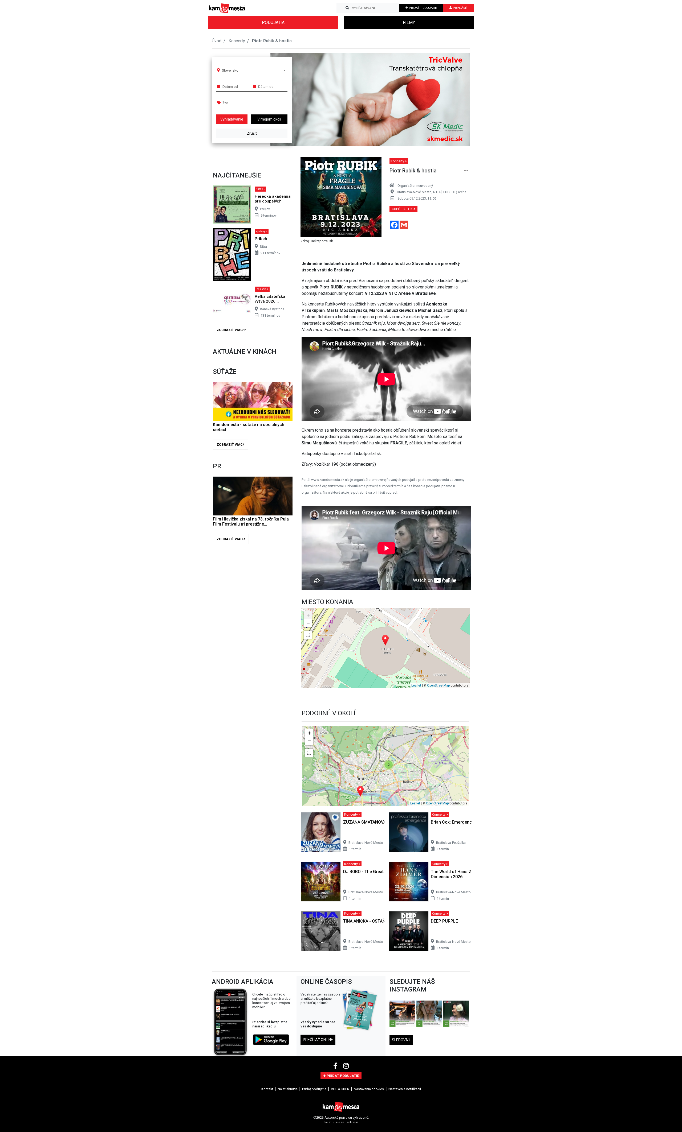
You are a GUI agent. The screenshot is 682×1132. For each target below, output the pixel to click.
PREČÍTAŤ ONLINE (318, 1040)
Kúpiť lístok (402, 209)
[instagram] (346, 1066)
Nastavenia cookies (369, 1089)
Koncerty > (399, 161)
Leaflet (416, 685)
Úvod (216, 40)
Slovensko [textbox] (230, 70)
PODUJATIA (273, 22)
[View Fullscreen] (308, 635)
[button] (455, 99)
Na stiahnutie (288, 1089)
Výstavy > (261, 231)
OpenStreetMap (438, 685)
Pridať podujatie (314, 1089)
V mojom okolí (269, 119)
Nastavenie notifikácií (404, 1089)
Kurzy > (260, 189)
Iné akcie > (262, 289)
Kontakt (267, 1089)
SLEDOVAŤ (401, 1040)
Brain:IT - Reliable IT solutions (341, 1122)
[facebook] (336, 1066)
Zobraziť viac (230, 330)
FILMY (409, 22)
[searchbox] (242, 102)
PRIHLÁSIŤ (460, 8)
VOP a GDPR (340, 1089)
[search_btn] (347, 8)
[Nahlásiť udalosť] (466, 170)
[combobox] (253, 70)
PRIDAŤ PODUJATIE (422, 8)
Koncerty (237, 40)
